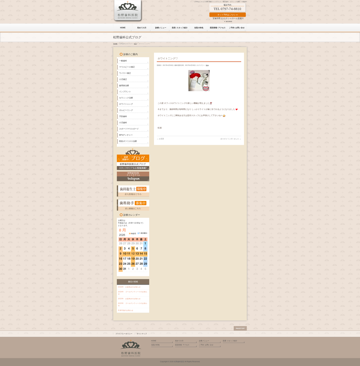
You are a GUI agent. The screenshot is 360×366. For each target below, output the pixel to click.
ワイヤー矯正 (125, 73)
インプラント (125, 91)
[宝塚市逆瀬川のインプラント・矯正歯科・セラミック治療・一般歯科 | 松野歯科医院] (128, 19)
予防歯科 (123, 116)
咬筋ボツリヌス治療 (128, 141)
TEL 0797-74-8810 (227, 9)
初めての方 (179, 341)
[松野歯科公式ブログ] (133, 159)
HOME (153, 341)
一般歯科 (123, 61)
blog (207, 65)
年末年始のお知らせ (125, 310)
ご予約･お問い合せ (206, 345)
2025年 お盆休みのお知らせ (129, 299)
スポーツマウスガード (129, 129)
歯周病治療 (124, 85)
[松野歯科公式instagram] (133, 176)
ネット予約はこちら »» (227, 15)
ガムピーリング (126, 110)
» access (228, 21)
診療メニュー (204, 341)
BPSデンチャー (126, 135)
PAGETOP (240, 328)
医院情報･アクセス (182, 345)
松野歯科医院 (179, 362)
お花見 (160, 139)
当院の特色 (155, 345)
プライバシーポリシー (123, 334)
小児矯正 (123, 79)
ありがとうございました (230, 139)
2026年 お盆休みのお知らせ (129, 287)
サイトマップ (142, 334)
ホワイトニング (126, 104)
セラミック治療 (126, 98)
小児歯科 (123, 122)
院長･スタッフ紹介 (230, 341)
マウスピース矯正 (127, 67)
